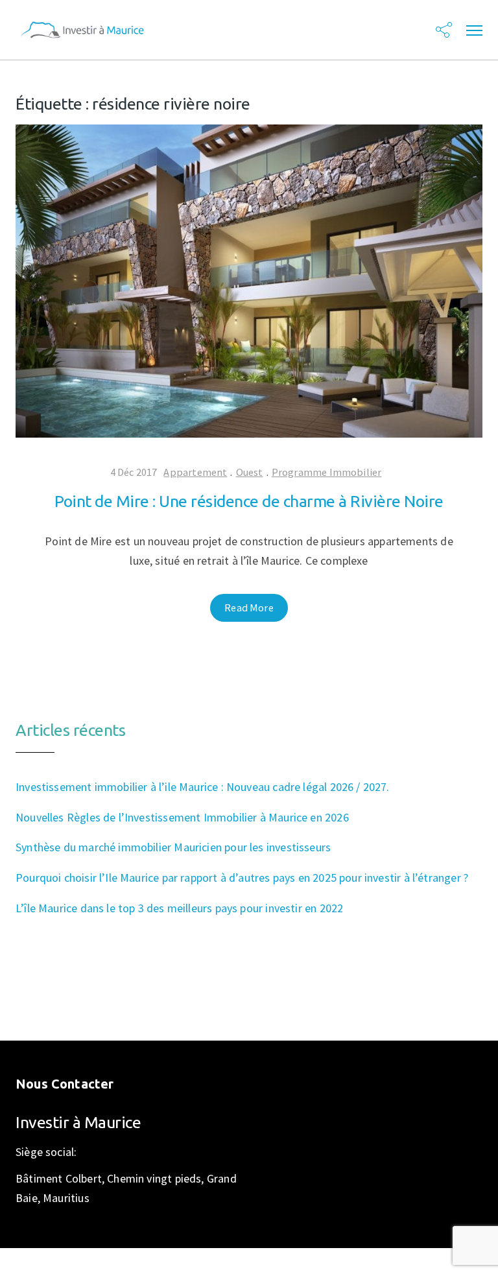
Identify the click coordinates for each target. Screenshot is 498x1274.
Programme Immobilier (327, 472)
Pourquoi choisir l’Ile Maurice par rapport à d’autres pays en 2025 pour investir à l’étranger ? (242, 877)
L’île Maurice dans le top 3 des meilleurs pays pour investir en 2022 (179, 908)
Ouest (249, 472)
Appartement (195, 472)
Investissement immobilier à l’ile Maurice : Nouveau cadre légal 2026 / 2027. (203, 786)
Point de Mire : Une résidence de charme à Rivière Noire (249, 501)
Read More (249, 607)
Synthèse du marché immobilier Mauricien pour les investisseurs (173, 847)
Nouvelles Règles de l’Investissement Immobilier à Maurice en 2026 (182, 817)
